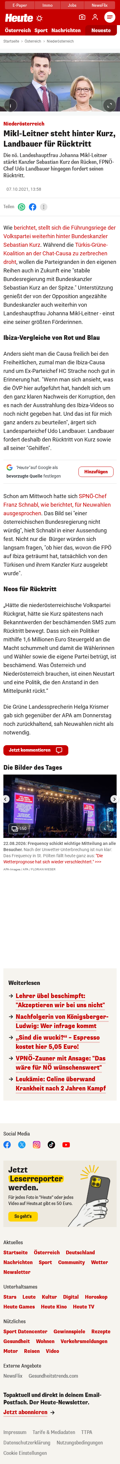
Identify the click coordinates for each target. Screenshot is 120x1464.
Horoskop (96, 1297)
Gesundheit (16, 1341)
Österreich (18, 30)
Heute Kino (54, 1307)
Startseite (11, 41)
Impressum (14, 1432)
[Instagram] (36, 1144)
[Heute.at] (19, 17)
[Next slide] (114, 799)
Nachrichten (18, 1262)
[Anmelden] (95, 17)
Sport (41, 30)
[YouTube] (66, 1144)
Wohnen (45, 1341)
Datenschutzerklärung (26, 1443)
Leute (29, 1297)
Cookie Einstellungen (25, 1453)
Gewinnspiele (69, 1332)
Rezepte (100, 1332)
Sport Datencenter (25, 1332)
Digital (71, 1297)
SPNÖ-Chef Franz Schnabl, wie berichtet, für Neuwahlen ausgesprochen (57, 504)
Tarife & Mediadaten (54, 1432)
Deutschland (80, 1253)
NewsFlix (99, 5)
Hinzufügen (96, 472)
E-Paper (20, 5)
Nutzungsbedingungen (80, 1443)
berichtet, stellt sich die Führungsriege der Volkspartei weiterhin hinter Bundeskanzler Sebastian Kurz (59, 236)
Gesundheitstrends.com (53, 1376)
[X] (22, 1144)
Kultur (49, 1297)
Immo (47, 5)
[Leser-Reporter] (82, 17)
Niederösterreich (60, 41)
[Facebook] (32, 207)
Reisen (32, 1351)
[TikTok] (51, 1144)
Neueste (101, 30)
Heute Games (19, 1307)
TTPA (86, 1432)
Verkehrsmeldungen (84, 1341)
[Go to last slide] (6, 799)
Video (52, 1351)
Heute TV (83, 1307)
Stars (9, 1297)
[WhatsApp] (21, 207)
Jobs (72, 5)
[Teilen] (43, 207)
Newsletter (16, 1272)
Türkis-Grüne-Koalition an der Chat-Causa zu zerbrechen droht (55, 253)
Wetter (99, 1262)
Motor (10, 1351)
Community (71, 1262)
